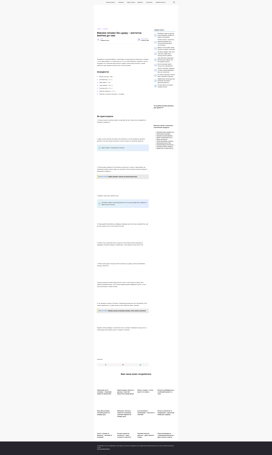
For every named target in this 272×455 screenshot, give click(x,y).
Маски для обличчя (162, 139)
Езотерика (149, 2)
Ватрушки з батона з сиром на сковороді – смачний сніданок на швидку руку (124, 413)
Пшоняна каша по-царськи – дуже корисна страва (145, 435)
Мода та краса (131, 2)
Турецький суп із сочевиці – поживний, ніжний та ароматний (104, 391)
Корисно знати (110, 2)
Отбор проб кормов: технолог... (165, 141)
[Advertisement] (136, 18)
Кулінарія (121, 2)
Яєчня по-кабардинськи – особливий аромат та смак (166, 391)
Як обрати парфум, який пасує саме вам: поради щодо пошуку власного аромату (166, 53)
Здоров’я (140, 2)
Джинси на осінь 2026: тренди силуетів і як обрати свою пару (166, 48)
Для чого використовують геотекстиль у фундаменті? (165, 65)
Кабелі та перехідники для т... (165, 137)
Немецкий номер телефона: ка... (166, 132)
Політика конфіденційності (103, 449)
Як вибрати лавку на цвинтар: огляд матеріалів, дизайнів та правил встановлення (166, 35)
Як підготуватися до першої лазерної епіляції (165, 86)
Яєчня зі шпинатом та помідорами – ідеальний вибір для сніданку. (166, 412)
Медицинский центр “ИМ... (164, 143)
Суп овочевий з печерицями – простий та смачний (146, 412)
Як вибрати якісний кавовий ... (165, 135)
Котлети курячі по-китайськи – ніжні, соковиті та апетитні (124, 435)
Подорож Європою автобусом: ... (166, 144)
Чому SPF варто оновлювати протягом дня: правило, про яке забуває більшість (166, 59)
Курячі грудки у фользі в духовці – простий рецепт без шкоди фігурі (125, 391)
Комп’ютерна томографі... (164, 134)
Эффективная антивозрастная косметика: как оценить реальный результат (166, 80)
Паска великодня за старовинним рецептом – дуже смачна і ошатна (166, 435)
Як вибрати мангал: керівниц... (165, 146)
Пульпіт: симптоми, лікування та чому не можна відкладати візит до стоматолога (166, 70)
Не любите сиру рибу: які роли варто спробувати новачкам (166, 75)
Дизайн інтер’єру (161, 2)
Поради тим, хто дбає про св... (165, 148)
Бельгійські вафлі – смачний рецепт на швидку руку (103, 412)
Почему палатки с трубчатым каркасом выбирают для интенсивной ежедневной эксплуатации (166, 42)
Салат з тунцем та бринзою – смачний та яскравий (104, 435)
